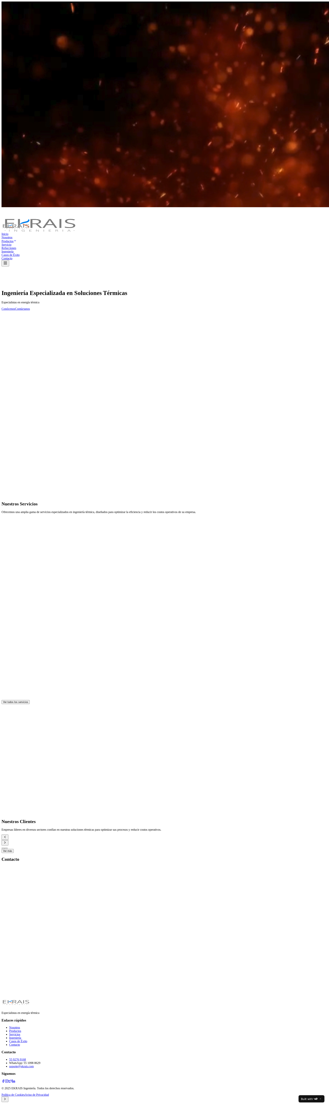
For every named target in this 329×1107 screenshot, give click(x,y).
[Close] (320, 1098)
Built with (307, 1099)
